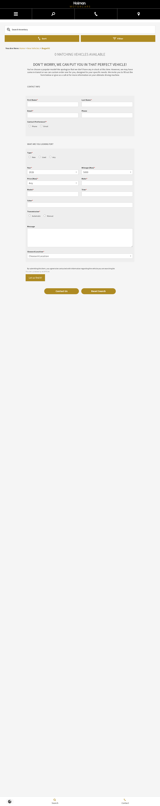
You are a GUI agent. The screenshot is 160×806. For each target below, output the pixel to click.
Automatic (36, 216)
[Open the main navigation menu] (16, 14)
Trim (84, 189)
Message (31, 226)
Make (84, 178)
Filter (120, 38)
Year (29, 168)
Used (44, 157)
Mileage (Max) (88, 168)
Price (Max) (32, 178)
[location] (138, 14)
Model (30, 189)
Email (30, 111)
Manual (50, 216)
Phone (84, 111)
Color (30, 200)
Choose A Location (35, 251)
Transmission (33, 211)
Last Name (87, 100)
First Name (32, 100)
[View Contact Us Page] (96, 14)
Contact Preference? (37, 122)
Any (54, 157)
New (34, 157)
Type (29, 153)
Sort (44, 38)
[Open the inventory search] (53, 14)
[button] (61, 291)
